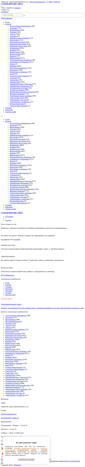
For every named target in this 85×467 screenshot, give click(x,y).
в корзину (4, 12)
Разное (12, 64)
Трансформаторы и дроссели (21, 84)
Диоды (12, 34)
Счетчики (14, 78)
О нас (7, 22)
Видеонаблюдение (17, 104)
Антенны (13, 28)
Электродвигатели (17, 98)
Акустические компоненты (20, 26)
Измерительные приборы (19, 38)
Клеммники (14, 48)
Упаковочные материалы (19, 86)
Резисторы (14, 70)
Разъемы (13, 66)
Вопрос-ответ (10, 295)
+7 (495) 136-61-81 (53, 2)
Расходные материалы (18, 68)
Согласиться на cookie (26, 459)
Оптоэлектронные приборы (20, 60)
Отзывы (8, 293)
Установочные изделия (18, 88)
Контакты (9, 110)
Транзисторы (15, 82)
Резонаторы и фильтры (18, 72)
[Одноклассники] (2, 449)
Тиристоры (14, 80)
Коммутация (15, 52)
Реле (12, 74)
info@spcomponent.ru (37, 2)
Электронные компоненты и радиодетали (64, 461)
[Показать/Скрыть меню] (2, 116)
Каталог (8, 24)
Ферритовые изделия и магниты (22, 92)
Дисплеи (13, 36)
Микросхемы (15, 58)
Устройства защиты (17, 90)
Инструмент (14, 40)
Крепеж (13, 56)
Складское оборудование (19, 76)
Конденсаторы (15, 54)
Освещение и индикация (19, 62)
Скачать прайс (10, 112)
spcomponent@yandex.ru (10, 418)
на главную (5, 239)
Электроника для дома (18, 100)
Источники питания (17, 42)
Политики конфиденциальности (25, 448)
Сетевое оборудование (18, 106)
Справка (8, 108)
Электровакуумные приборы (21, 96)
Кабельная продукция (18, 44)
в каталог (16, 239)
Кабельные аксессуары (18, 46)
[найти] (24, 15)
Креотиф (17, 465)
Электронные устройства (19, 102)
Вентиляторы (15, 30)
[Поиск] (2, 6)
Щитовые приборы (17, 94)
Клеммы (13, 50)
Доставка (8, 291)
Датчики (13, 32)
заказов (17, 8)
